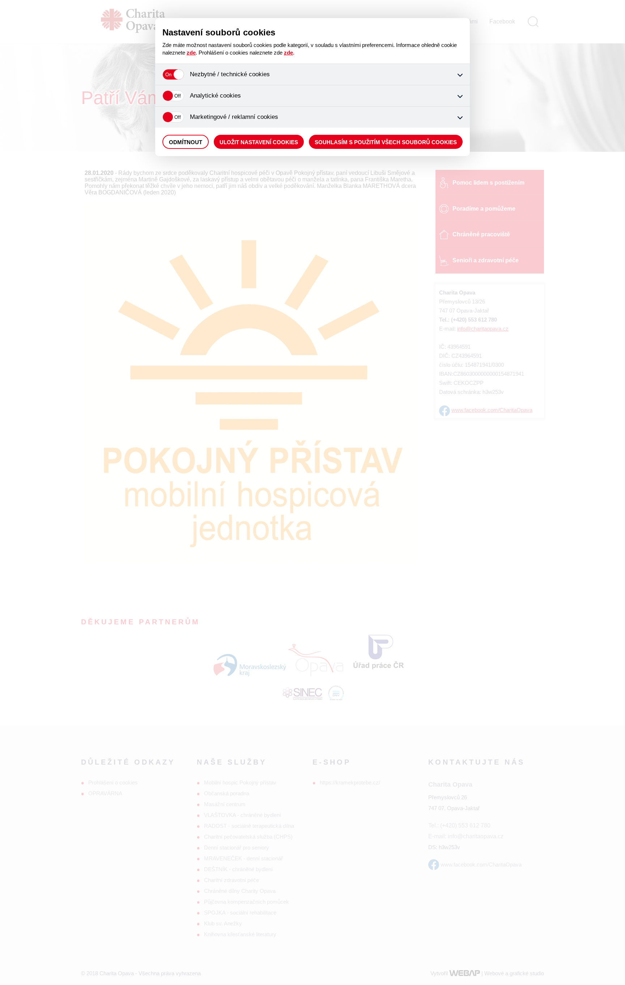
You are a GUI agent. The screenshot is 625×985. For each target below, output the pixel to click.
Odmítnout (185, 142)
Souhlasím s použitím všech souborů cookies (386, 142)
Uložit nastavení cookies (259, 142)
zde (191, 53)
